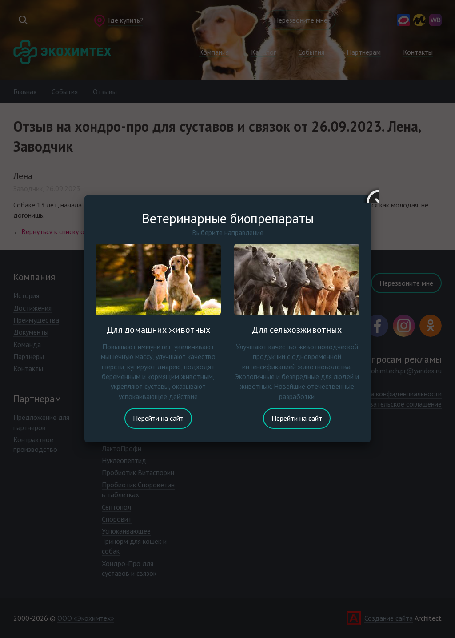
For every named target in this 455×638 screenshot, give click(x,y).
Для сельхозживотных (297, 329)
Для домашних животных (158, 329)
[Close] (371, 195)
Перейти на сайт (158, 418)
